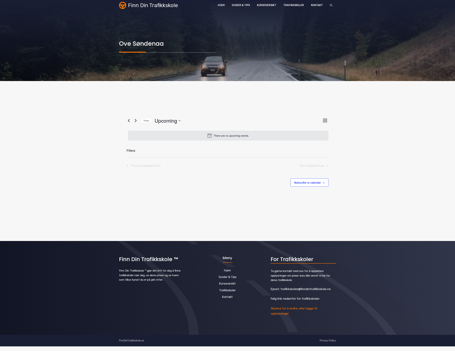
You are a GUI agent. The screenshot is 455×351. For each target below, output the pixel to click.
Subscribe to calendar (307, 182)
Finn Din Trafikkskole (153, 5)
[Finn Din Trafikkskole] (122, 5)
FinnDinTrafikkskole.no (131, 340)
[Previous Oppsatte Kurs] (129, 121)
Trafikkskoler (293, 5)
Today (146, 120)
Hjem (221, 5)
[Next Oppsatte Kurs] (135, 121)
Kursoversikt (266, 5)
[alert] (228, 136)
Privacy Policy (328, 340)
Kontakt (317, 5)
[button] (331, 5)
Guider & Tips (241, 5)
